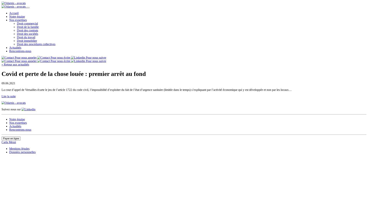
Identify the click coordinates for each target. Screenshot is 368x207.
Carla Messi (9, 142)
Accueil (14, 13)
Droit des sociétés (27, 33)
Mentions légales (19, 148)
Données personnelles (22, 152)
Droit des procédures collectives (36, 44)
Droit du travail (26, 37)
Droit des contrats (27, 30)
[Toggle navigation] (28, 7)
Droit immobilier (27, 40)
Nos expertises (18, 20)
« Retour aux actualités (15, 64)
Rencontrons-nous (20, 51)
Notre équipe (17, 16)
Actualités (15, 47)
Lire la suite (9, 96)
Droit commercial (27, 23)
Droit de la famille (28, 27)
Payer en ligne (11, 138)
